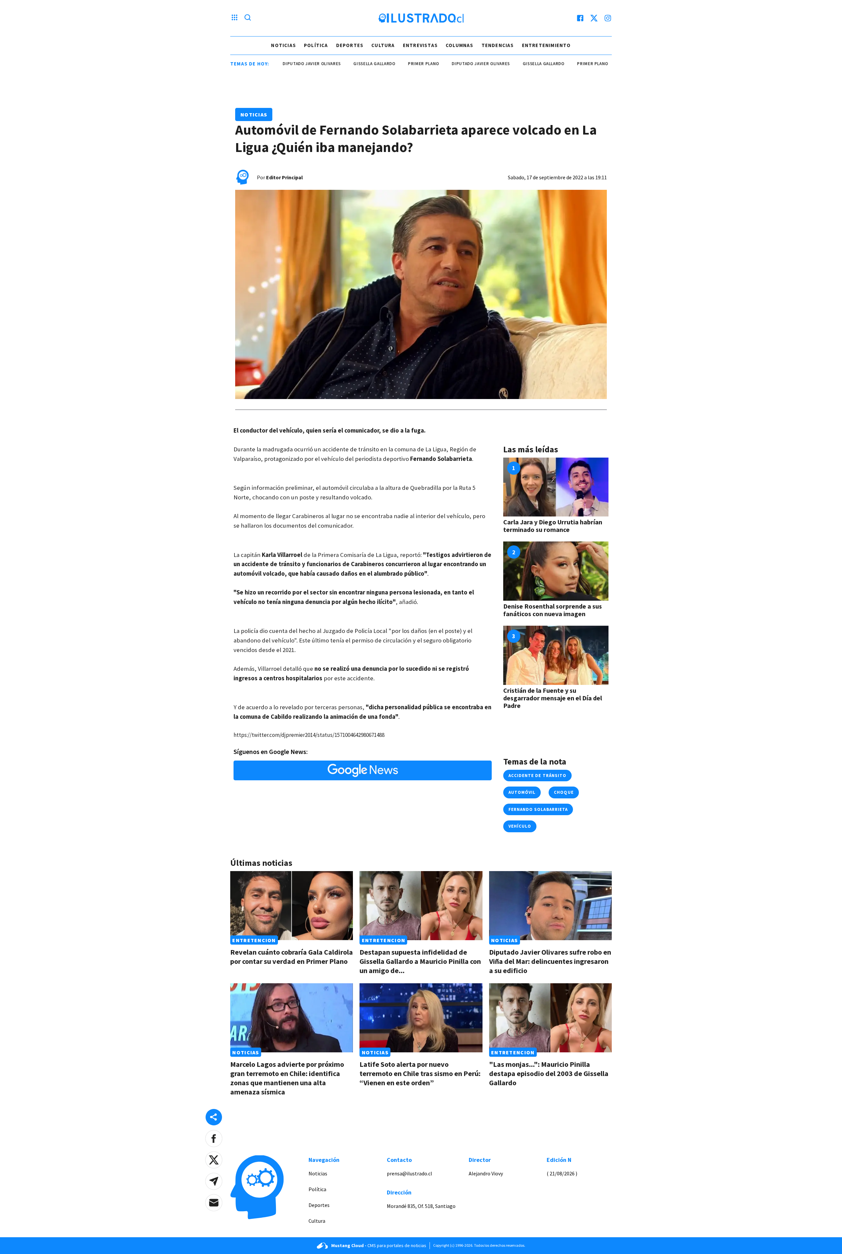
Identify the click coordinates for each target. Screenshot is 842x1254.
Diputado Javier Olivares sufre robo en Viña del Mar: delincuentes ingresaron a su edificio (550, 961)
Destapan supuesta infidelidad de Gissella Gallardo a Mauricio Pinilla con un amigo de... (420, 961)
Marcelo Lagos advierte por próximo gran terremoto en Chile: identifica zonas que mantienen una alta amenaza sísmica (287, 1078)
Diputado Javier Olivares (276, 63)
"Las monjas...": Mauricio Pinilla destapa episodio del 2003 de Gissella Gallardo (548, 1073)
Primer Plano (387, 63)
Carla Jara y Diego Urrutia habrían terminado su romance (552, 526)
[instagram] (607, 18)
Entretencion (254, 940)
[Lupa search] (248, 18)
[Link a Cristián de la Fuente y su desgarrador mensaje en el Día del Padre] (555, 655)
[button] (214, 1138)
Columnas (460, 45)
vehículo (519, 826)
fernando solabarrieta (538, 809)
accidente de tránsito (537, 775)
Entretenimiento (546, 45)
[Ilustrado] (421, 18)
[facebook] (580, 18)
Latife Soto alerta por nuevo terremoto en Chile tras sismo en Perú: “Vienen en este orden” (420, 1073)
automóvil (521, 792)
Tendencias (498, 45)
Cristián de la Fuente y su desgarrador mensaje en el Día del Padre (552, 698)
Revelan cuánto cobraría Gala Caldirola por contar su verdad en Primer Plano (291, 956)
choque (563, 792)
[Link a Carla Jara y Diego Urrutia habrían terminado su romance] (555, 487)
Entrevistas (420, 45)
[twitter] (594, 18)
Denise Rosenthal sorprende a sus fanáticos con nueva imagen (552, 610)
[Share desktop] (214, 1117)
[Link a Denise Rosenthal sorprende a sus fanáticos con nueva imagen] (555, 571)
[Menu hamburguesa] (234, 18)
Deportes (350, 45)
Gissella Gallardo (338, 63)
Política (316, 45)
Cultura (383, 45)
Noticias (283, 45)
